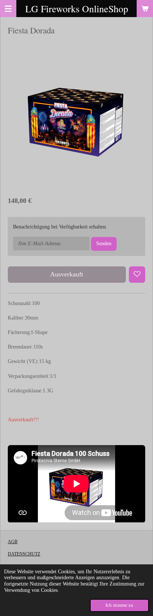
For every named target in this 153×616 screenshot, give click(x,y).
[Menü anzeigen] (8, 8)
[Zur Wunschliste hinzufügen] (137, 274)
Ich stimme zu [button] (119, 605)
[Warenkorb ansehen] (145, 8)
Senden (103, 243)
